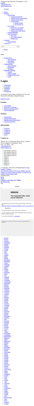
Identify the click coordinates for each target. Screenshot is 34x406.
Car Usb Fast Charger (7, 171)
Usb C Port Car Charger (14, 172)
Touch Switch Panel (16, 16)
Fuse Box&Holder (13, 32)
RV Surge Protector (16, 37)
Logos (9, 76)
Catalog (10, 72)
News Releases (12, 41)
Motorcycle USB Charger (18, 31)
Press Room (11, 62)
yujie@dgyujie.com (6, 6)
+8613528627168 (6, 146)
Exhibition (7, 133)
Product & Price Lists (13, 75)
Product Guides (12, 73)
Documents (11, 67)
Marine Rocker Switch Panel (19, 18)
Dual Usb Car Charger (17, 27)
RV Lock (13, 35)
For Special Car (19, 24)
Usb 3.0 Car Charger (19, 171)
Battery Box (14, 38)
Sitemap (9, 169)
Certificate (7, 131)
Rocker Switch (19, 23)
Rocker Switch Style (16, 29)
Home (6, 12)
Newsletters (11, 61)
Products (6, 13)
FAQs (5, 134)
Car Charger (11, 26)
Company (7, 40)
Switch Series (15, 21)
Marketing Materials (9, 70)
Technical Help (8, 64)
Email (2, 177)
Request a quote (5, 99)
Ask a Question (12, 65)
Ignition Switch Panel (17, 20)
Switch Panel (11, 15)
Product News (8, 58)
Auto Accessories (12, 34)
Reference (10, 69)
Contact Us (7, 43)
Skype (2, 178)
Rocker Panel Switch (11, 174)
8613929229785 (5, 182)
